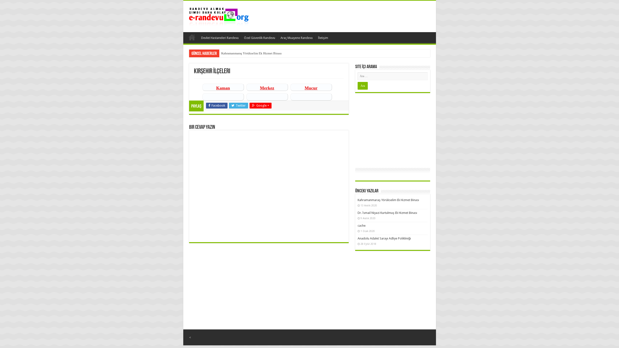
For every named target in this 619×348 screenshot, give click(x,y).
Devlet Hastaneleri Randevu (220, 38)
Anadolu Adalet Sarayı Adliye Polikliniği (384, 238)
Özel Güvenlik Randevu (259, 38)
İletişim (323, 38)
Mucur (311, 88)
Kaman (223, 88)
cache (362, 225)
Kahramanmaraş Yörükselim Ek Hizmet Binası (251, 53)
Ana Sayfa (192, 37)
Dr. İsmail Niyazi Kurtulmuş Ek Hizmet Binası (387, 213)
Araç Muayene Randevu (296, 38)
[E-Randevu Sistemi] (219, 15)
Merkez (267, 88)
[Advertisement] (392, 129)
